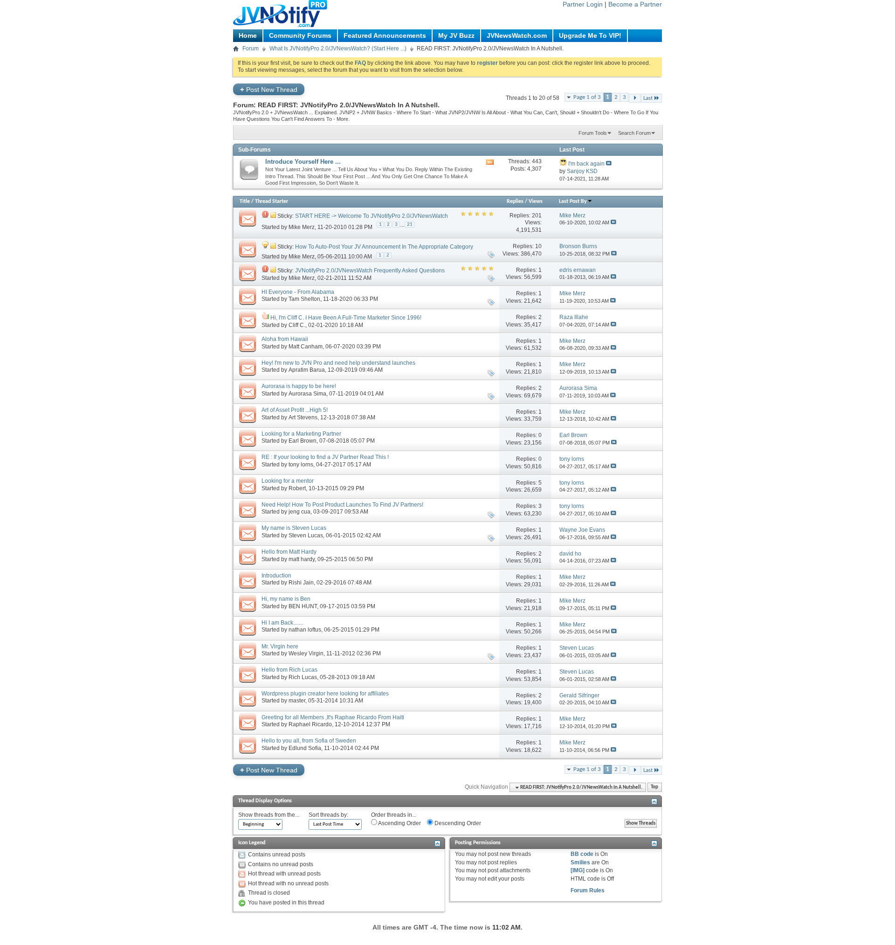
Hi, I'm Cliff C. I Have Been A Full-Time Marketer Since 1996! (345, 317)
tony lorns (301, 464)
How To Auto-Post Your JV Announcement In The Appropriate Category (384, 246)
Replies (515, 201)
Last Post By (573, 201)
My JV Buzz (456, 35)
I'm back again (586, 163)
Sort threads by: (328, 815)
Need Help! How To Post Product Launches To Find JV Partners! (342, 504)
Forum (250, 48)
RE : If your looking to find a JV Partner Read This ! (325, 457)
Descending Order (457, 823)
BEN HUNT (303, 606)
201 (537, 215)
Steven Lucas (306, 535)
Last (648, 98)
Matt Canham (306, 346)
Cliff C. (297, 325)
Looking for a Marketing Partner (301, 434)
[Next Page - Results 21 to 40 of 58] (634, 98)
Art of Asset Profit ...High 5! (295, 410)
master (297, 700)
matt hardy (302, 559)
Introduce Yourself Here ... (303, 161)
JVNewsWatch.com (517, 35)
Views (536, 201)
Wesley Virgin (306, 653)
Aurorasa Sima (307, 393)
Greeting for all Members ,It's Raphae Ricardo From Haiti (333, 717)
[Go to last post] (613, 222)
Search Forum (634, 133)
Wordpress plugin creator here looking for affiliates (325, 693)
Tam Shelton (304, 299)
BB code (582, 854)
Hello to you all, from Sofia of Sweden (309, 740)
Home (248, 35)
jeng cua (299, 511)
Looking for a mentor (288, 481)
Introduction (276, 575)
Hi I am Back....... (282, 622)
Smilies (580, 862)
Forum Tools (592, 133)
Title (245, 201)
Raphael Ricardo (310, 724)
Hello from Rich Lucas (289, 670)
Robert (297, 488)
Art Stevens (303, 417)
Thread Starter (271, 201)
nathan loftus (305, 629)
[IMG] (578, 870)
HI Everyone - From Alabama (298, 292)
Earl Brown (303, 441)
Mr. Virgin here (280, 646)
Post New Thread (268, 89)
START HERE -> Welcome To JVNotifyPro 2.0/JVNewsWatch (371, 216)
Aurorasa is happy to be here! (299, 386)
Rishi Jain (301, 582)
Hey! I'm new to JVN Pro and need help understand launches (338, 363)
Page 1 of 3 (587, 97)
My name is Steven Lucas (294, 528)
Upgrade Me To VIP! (590, 35)
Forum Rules (588, 890)
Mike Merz (302, 226)
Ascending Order (399, 823)
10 (538, 246)
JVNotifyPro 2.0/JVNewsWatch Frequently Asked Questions (370, 270)
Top (654, 787)
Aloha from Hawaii (285, 339)
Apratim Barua (307, 370)
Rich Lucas (303, 677)
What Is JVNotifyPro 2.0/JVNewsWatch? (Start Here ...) (337, 48)
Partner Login (583, 4)
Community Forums (300, 35)
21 (410, 224)
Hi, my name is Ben (286, 599)
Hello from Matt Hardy (289, 552)
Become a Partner (635, 4)
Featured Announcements (385, 35)
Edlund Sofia (305, 748)
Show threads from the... (268, 815)
